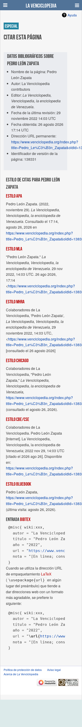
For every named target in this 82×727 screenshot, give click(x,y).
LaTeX (46, 574)
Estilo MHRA (15, 301)
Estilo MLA (14, 248)
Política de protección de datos (23, 670)
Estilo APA (14, 195)
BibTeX (25, 519)
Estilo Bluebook (18, 483)
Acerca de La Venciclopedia (21, 674)
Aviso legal (54, 670)
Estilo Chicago (17, 360)
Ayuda (72, 15)
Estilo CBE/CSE (17, 419)
